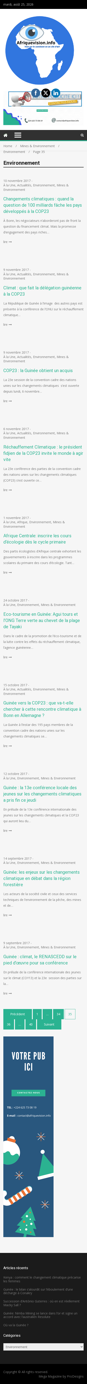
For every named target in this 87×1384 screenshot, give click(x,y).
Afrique (22, 522)
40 (31, 1024)
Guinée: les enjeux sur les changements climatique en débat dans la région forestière (41, 878)
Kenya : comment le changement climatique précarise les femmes (42, 1279)
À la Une (9, 185)
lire (5, 242)
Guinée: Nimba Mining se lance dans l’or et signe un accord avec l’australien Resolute (40, 1315)
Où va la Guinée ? (15, 1325)
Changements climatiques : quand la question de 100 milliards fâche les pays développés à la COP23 (42, 205)
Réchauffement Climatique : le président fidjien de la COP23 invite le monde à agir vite (43, 453)
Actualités (24, 185)
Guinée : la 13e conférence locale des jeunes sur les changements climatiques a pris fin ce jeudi (42, 794)
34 (58, 1014)
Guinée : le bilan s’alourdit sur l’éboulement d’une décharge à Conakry (38, 1291)
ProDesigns (75, 1376)
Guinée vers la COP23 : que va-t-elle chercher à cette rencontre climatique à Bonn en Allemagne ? (42, 709)
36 (8, 1024)
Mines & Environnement (58, 605)
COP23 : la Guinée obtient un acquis (38, 370)
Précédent (17, 1014)
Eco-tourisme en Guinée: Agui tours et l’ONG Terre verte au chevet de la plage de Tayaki (41, 620)
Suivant (49, 1024)
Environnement (44, 185)
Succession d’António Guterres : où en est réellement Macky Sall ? (41, 1303)
